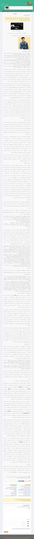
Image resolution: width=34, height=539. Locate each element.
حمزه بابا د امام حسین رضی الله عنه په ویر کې (11, 487)
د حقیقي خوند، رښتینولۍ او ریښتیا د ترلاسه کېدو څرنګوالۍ (24, 495)
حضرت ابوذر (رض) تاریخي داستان (26, 493)
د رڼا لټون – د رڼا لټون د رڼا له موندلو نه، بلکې (25, 488)
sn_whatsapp (19, 481)
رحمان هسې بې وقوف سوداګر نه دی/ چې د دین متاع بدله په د (10, 495)
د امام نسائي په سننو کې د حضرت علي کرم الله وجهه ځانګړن (24, 489)
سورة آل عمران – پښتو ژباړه (13, 489)
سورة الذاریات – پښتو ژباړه (13, 492)
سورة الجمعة (15, 490)
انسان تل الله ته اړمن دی (13, 494)
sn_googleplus (22, 481)
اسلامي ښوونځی (13, 11)
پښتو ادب (6, 11)
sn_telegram (21, 481)
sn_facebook (23, 481)
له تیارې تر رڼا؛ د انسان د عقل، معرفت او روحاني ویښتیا (24, 490)
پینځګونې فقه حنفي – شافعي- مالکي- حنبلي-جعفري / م (10, 488)
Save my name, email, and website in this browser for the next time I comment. (21, 528)
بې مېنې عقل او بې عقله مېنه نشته (26, 494)
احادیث (16, 11)
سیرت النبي (19, 11)
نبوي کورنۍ (10, 11)
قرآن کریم (28, 11)
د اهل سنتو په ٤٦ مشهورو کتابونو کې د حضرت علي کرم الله (24, 492)
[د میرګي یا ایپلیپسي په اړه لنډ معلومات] (17, 26)
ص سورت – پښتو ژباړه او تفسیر (27, 487)
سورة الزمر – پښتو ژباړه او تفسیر (27, 491)
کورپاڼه (31, 11)
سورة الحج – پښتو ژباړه (13, 493)
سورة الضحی (15, 491)
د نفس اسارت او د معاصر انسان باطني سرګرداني (25, 486)
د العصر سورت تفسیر (14, 486)
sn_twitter (18, 481)
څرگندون (29, 508)
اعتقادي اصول (24, 11)
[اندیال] (29, 3)
